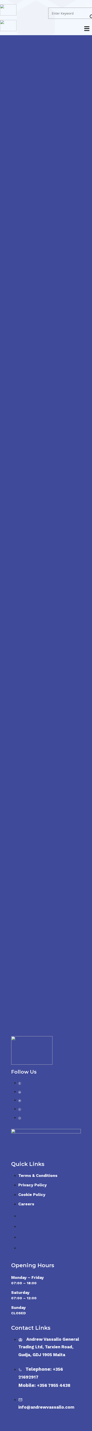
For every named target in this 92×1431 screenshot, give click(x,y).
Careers (26, 1204)
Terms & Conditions (37, 1175)
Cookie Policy (31, 1194)
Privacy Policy (32, 1184)
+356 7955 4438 (53, 1385)
